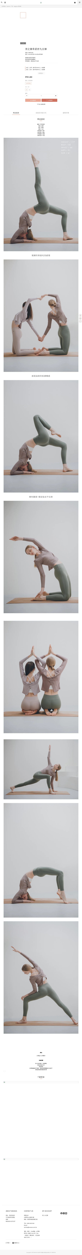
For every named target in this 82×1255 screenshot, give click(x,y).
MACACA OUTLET (10, 1221)
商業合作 (26, 1215)
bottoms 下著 (10, 6)
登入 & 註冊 (45, 1215)
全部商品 (4, 6)
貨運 (7, 1219)
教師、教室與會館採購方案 (30, 1219)
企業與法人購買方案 (29, 1217)
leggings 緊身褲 (17, 6)
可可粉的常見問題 (10, 1217)
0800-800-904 (30, 1223)
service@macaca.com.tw (30, 1227)
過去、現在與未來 (10, 1215)
